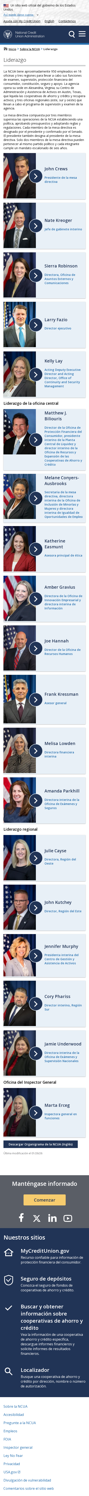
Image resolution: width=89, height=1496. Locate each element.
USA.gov (10, 1472)
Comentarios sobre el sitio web (28, 1488)
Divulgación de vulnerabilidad (27, 1480)
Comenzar (44, 1200)
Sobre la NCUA (30, 49)
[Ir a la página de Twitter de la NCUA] (37, 1218)
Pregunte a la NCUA (19, 1422)
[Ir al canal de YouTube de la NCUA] (68, 1218)
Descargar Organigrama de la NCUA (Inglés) (38, 1143)
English (49, 21)
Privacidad (11, 1463)
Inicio (12, 49)
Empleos (10, 1431)
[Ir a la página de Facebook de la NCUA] (21, 1218)
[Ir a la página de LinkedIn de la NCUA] (52, 1218)
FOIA (7, 1439)
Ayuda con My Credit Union (21, 20)
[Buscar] (71, 34)
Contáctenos (67, 21)
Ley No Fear (13, 1455)
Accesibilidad (13, 1414)
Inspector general (17, 1447)
